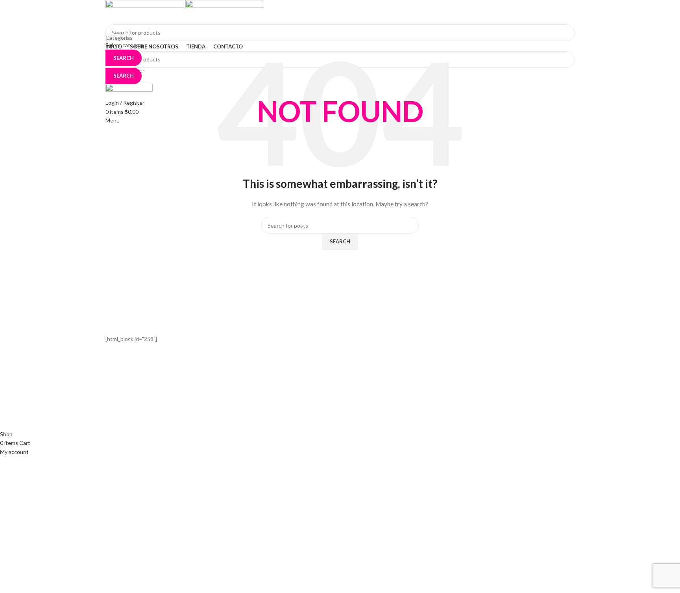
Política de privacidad (371, 390)
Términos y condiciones (375, 403)
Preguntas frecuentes (373, 417)
